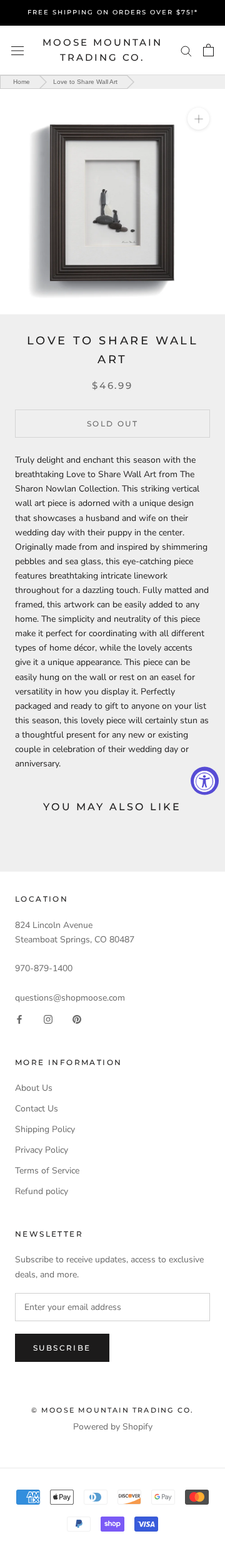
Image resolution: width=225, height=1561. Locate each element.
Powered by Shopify (112, 1427)
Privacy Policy (41, 1150)
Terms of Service (47, 1171)
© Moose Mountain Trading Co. (112, 1410)
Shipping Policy (45, 1129)
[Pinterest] (76, 1019)
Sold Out (112, 423)
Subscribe (62, 1347)
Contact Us (36, 1109)
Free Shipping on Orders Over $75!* (113, 12)
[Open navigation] (17, 50)
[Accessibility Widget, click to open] (205, 780)
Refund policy (41, 1191)
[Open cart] (208, 50)
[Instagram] (48, 1019)
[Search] (186, 50)
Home (21, 81)
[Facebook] (19, 1019)
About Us (33, 1088)
